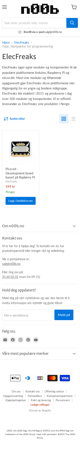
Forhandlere (35, 396)
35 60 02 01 (10, 277)
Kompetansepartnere (60, 396)
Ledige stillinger (40, 404)
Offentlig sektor (54, 391)
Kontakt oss (32, 391)
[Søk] (72, 23)
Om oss (16, 391)
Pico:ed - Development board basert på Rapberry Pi (20, 173)
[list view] (73, 118)
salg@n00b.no (11, 264)
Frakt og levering (41, 400)
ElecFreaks (21, 42)
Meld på (64, 315)
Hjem (6, 42)
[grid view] (63, 118)
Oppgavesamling (13, 396)
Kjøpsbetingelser (16, 400)
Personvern (63, 400)
